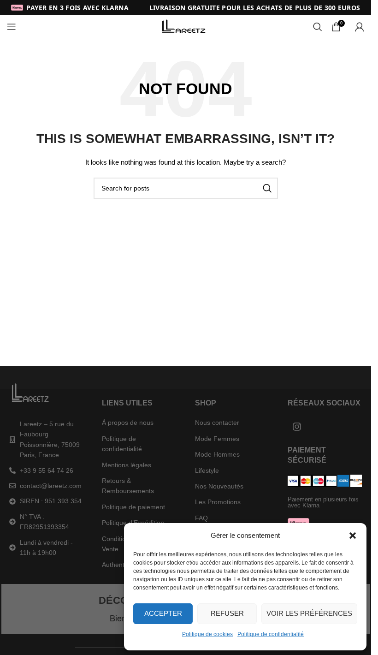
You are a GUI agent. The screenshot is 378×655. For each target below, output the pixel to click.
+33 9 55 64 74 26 (46, 470)
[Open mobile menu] (11, 27)
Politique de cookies (207, 634)
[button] (352, 535)
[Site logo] (186, 26)
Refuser (227, 613)
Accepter (163, 613)
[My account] (359, 27)
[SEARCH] (267, 188)
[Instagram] (297, 426)
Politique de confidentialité (270, 634)
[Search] (317, 27)
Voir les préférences (309, 613)
